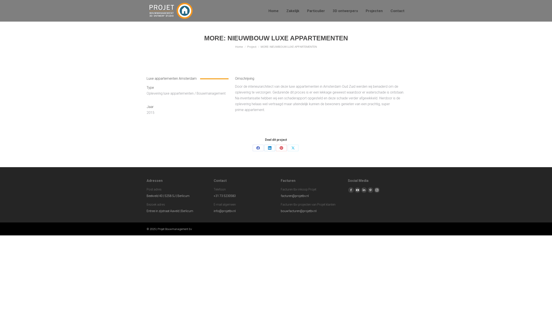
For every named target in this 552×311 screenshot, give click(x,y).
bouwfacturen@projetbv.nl (299, 211)
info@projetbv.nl (225, 211)
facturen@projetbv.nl (295, 196)
